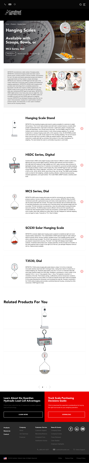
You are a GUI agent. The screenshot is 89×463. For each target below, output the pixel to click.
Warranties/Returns (41, 434)
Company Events (56, 434)
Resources (7, 431)
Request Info (33, 53)
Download (66, 414)
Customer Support (40, 430)
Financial (22, 437)
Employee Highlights (57, 444)
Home (7, 24)
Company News (56, 430)
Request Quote (22, 53)
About (21, 430)
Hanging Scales (21, 24)
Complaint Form (40, 437)
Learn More (23, 414)
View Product (11, 53)
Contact (6, 434)
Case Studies (55, 440)
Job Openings (23, 434)
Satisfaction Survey (41, 440)
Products (13, 24)
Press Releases (56, 437)
